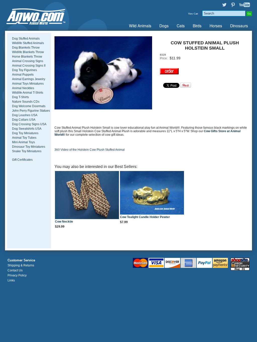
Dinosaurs (239, 25)
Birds (197, 25)
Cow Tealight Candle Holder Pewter (145, 217)
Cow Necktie (64, 221)
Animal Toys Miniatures (28, 83)
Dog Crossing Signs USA (29, 124)
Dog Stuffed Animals (26, 38)
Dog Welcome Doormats (28, 106)
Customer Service (21, 260)
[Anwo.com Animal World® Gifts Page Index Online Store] (45, 15)
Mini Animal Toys (23, 142)
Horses (216, 25)
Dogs (164, 25)
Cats (181, 25)
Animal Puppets (23, 74)
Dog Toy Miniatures (25, 133)
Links (11, 280)
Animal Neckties (23, 88)
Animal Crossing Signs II (28, 65)
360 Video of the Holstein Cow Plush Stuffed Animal (89, 149)
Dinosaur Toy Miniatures (28, 146)
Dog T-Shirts (20, 97)
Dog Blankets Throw (26, 47)
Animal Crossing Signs (27, 61)
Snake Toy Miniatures (26, 151)
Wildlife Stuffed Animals (28, 43)
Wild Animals (140, 25)
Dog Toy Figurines (24, 70)
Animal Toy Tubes (24, 137)
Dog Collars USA (23, 119)
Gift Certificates (22, 159)
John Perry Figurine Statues (31, 110)
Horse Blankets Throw (27, 56)
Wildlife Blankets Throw (28, 52)
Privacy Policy (17, 275)
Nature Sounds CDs (25, 101)
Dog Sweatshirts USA (26, 128)
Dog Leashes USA (24, 115)
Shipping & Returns (21, 265)
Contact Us (15, 270)
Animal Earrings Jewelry (28, 79)
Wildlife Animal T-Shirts (27, 92)
